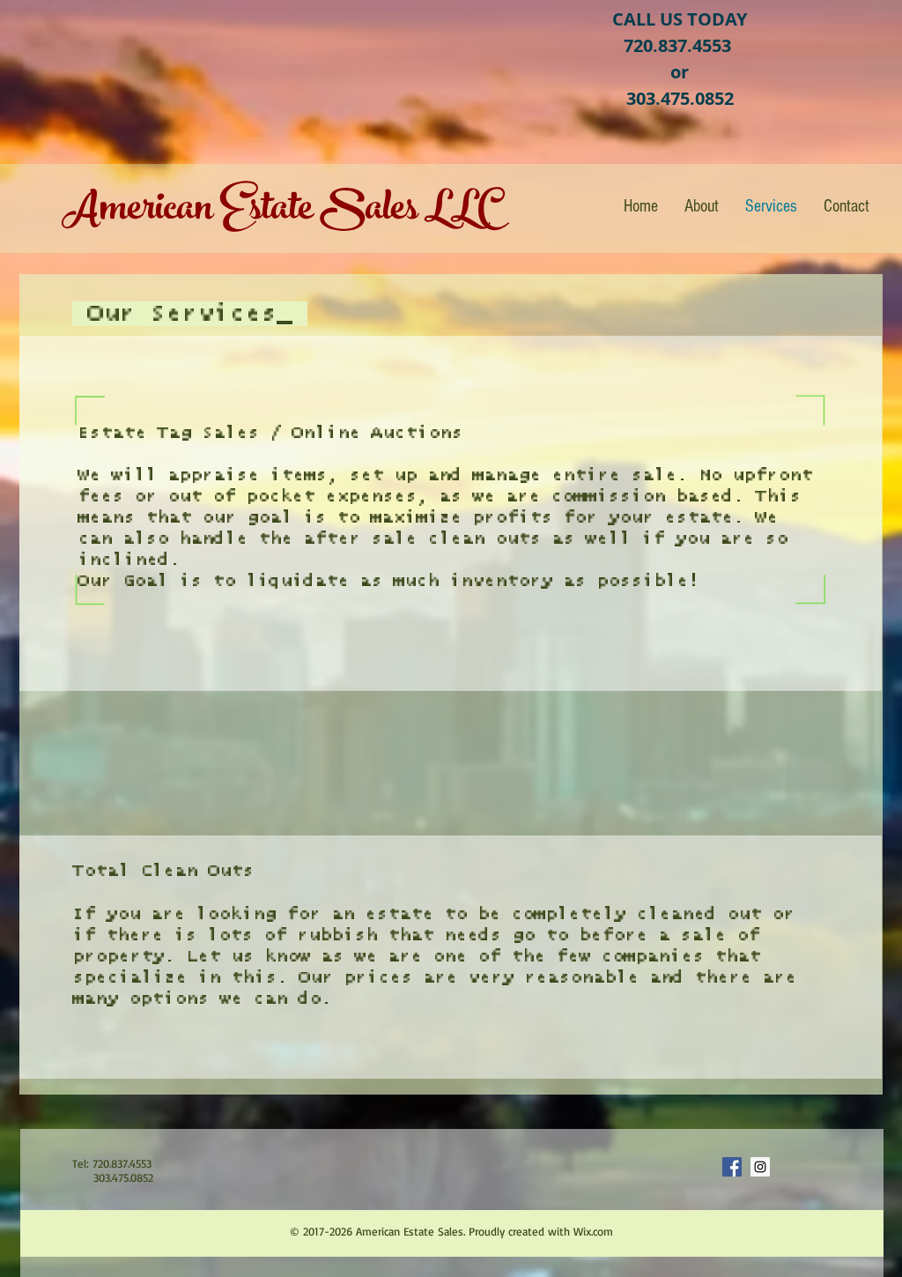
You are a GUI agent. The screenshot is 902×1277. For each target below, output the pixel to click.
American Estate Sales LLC (280, 212)
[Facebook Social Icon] (732, 1167)
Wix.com (593, 1231)
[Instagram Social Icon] (760, 1167)
